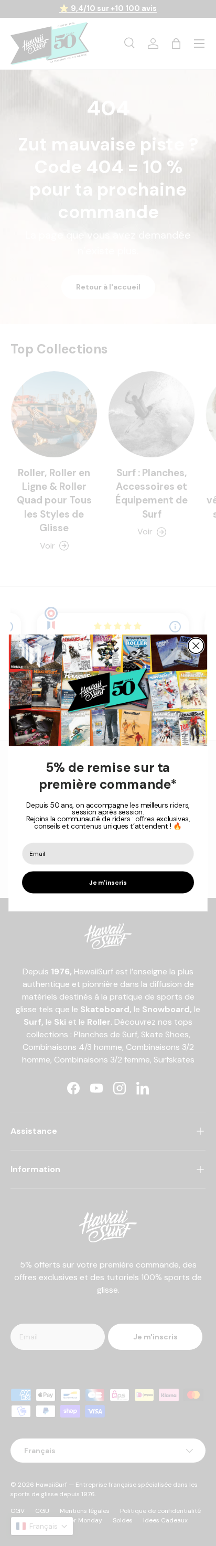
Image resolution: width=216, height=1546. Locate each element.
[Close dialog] (195, 645)
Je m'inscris (107, 882)
